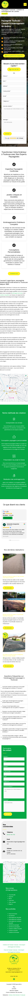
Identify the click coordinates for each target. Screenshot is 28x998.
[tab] (14, 692)
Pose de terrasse (13, 913)
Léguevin (11, 896)
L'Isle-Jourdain (12, 902)
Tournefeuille (12, 895)
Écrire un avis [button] (7, 518)
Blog (14, 987)
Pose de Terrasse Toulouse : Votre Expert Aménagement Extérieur (14, 950)
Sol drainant (12, 915)
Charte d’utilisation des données (14, 992)
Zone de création (8, 106)
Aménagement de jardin (15, 917)
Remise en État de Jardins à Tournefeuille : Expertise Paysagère (13, 615)
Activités (14, 988)
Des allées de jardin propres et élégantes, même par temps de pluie (13, 655)
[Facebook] (14, 979)
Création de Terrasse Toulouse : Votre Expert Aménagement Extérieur (14, 945)
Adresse (5, 86)
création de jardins (4, 295)
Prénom (5, 76)
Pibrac (10, 898)
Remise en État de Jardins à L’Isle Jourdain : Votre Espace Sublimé (13, 577)
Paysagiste (4, 13)
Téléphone (6, 101)
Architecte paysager (14, 925)
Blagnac (11, 904)
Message (5, 119)
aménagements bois (17, 293)
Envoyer (7, 133)
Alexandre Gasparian (7, 524)
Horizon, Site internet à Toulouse (17, 995)
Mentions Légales (14, 990)
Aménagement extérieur (15, 919)
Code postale (7, 91)
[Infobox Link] (9, 834)
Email (5, 96)
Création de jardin (13, 930)
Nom (4, 81)
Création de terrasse (14, 932)
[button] (14, 55)
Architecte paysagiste (14, 927)
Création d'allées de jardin (15, 928)
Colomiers (11, 900)
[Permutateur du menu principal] (25, 4)
